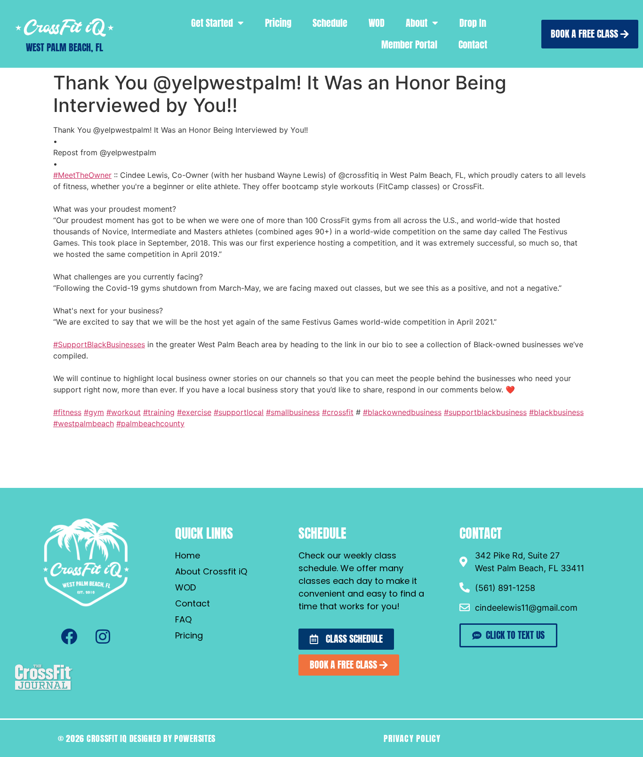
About (416, 23)
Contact (472, 44)
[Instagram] (103, 636)
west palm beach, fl (64, 47)
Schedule (330, 23)
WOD (377, 23)
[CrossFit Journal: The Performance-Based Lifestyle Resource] (43, 689)
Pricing (278, 23)
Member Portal (409, 44)
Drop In (472, 23)
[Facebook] (69, 636)
